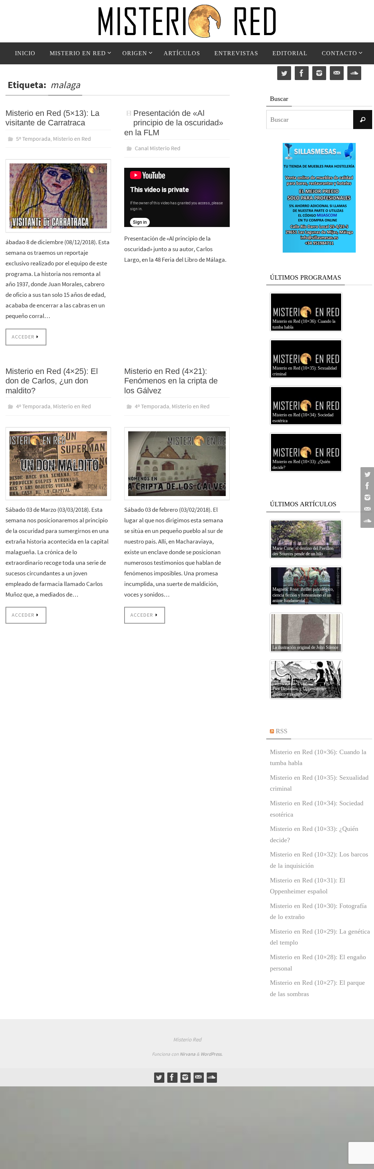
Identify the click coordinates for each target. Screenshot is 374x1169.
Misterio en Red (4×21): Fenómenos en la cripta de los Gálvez (171, 378)
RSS (281, 731)
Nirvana (187, 1054)
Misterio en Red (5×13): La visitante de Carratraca (52, 118)
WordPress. (211, 1054)
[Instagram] (366, 497)
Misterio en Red (72, 137)
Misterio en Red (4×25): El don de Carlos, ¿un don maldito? (51, 378)
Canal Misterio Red (157, 147)
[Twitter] (366, 474)
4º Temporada (33, 403)
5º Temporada (33, 137)
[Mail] (366, 509)
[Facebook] (366, 486)
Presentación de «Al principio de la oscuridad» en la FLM (173, 123)
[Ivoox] (366, 521)
